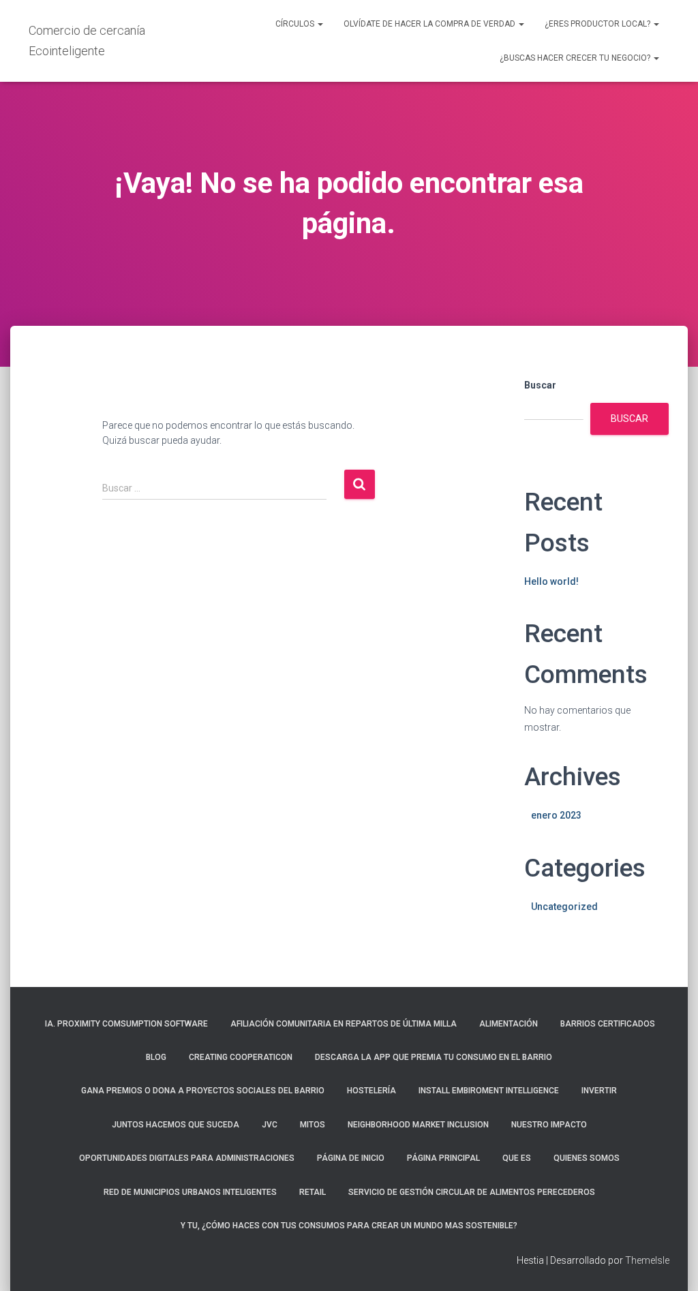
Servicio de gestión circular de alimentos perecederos (471, 1192)
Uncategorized (564, 906)
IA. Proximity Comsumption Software (125, 1024)
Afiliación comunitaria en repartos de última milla (343, 1024)
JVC (269, 1124)
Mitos (312, 1124)
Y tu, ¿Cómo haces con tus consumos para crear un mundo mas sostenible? (349, 1225)
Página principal (443, 1158)
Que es (516, 1158)
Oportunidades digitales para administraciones (186, 1158)
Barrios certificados (607, 1024)
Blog (156, 1057)
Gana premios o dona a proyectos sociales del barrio (202, 1090)
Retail (312, 1192)
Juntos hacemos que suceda (175, 1124)
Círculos (295, 24)
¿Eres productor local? (598, 24)
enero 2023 (556, 815)
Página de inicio (350, 1158)
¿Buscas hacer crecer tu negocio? (576, 58)
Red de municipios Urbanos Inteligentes (190, 1192)
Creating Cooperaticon (240, 1057)
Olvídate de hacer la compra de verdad (430, 24)
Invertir (599, 1090)
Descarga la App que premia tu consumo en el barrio (433, 1057)
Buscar (540, 385)
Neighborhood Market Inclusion (418, 1124)
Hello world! (551, 581)
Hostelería (371, 1090)
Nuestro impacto (549, 1124)
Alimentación (508, 1024)
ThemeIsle (647, 1260)
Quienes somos (586, 1158)
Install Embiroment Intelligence (489, 1090)
